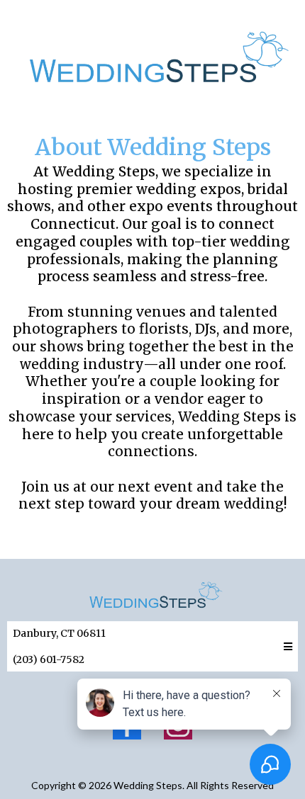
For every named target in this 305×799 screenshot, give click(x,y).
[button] (285, 647)
